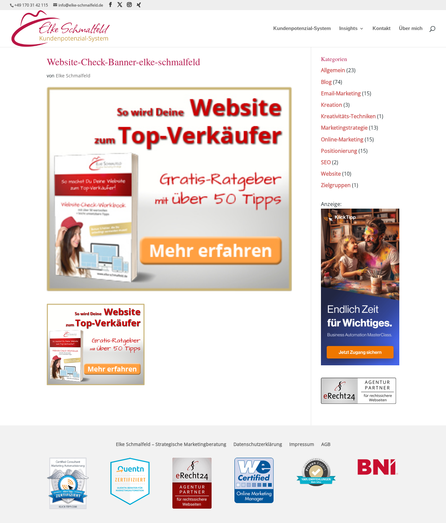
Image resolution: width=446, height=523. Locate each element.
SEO (326, 162)
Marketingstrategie (344, 127)
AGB (325, 444)
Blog (326, 82)
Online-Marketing (342, 139)
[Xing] (138, 5)
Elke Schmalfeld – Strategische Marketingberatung (171, 444)
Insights (348, 28)
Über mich (410, 28)
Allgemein (333, 70)
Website (331, 173)
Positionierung (339, 150)
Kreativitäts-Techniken (348, 116)
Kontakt (381, 28)
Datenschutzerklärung (257, 444)
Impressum (301, 444)
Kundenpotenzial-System (302, 28)
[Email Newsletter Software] (360, 363)
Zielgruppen (336, 185)
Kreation (331, 104)
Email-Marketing (341, 93)
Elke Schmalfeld (73, 75)
